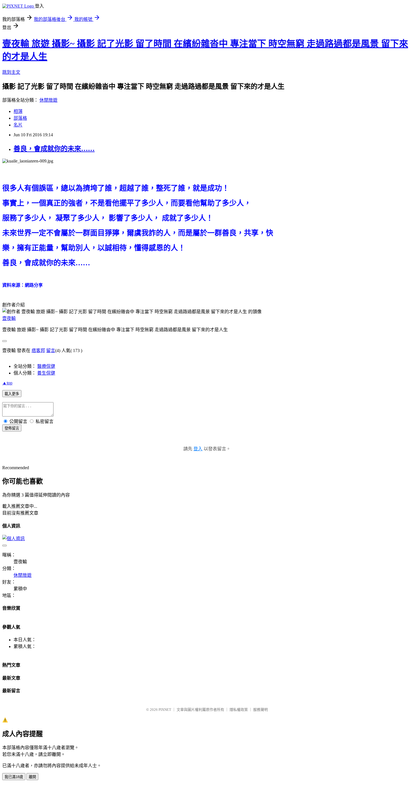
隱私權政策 (239, 709)
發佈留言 (12, 428)
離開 (32, 777)
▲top (7, 382)
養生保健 (46, 373)
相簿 (18, 111)
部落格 (20, 118)
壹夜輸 (9, 318)
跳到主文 (11, 72)
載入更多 (12, 394)
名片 (18, 125)
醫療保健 (46, 366)
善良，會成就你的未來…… (54, 148)
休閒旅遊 (48, 100)
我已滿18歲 (14, 777)
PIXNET (165, 709)
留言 (50, 350)
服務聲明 (260, 709)
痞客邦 (38, 350)
